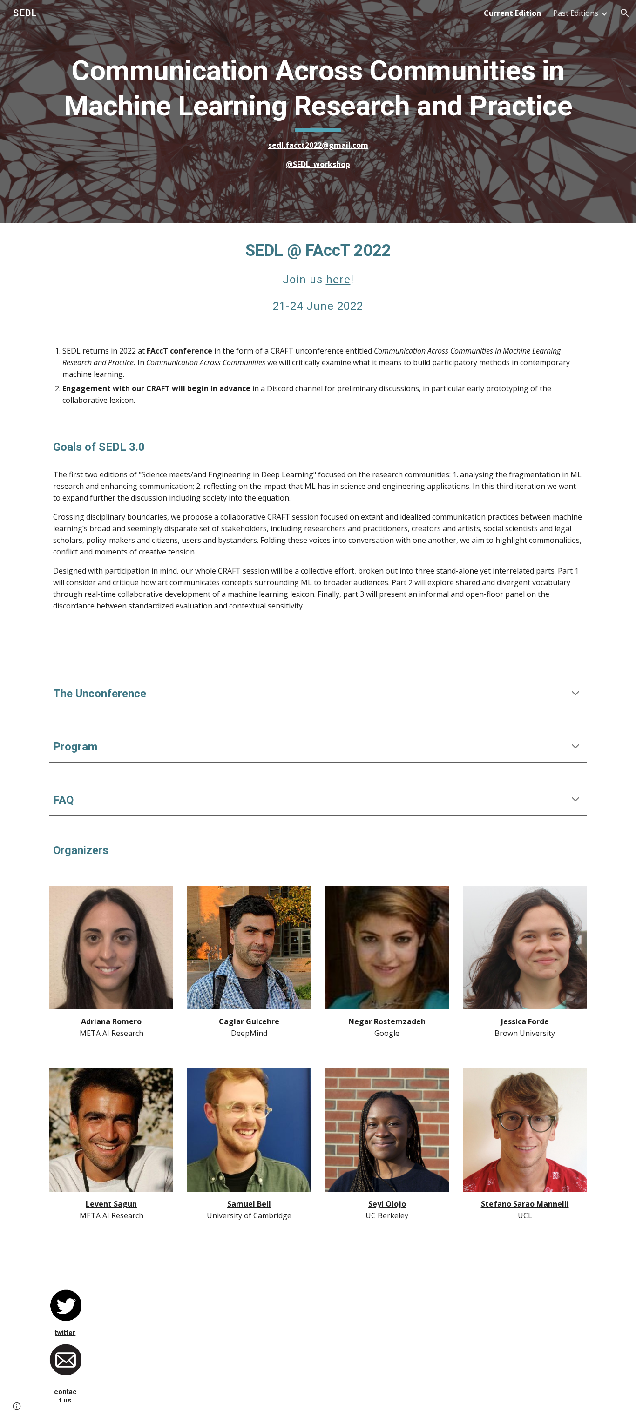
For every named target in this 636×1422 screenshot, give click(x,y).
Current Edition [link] (512, 13)
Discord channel (295, 388)
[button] (625, 13)
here (338, 279)
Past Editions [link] (575, 13)
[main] (318, 111)
